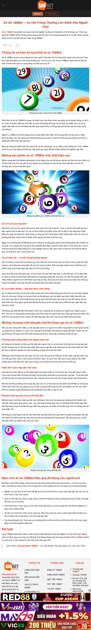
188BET (76, 571)
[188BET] (45, 5)
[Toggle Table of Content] (16, 45)
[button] (3, 5)
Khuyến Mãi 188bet (28, 545)
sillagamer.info (8, 574)
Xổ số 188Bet (7, 32)
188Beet (80, 537)
